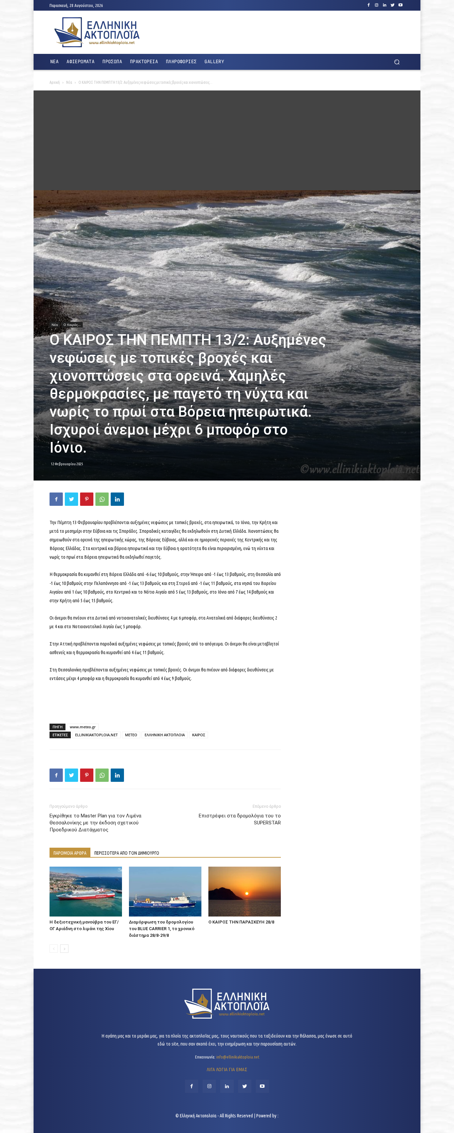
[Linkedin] (385, 5)
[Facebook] (369, 5)
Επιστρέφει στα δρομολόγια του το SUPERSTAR (240, 819)
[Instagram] (377, 5)
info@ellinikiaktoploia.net (237, 1057)
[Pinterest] (86, 499)
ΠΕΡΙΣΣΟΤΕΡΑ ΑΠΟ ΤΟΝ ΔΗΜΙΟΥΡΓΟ (126, 853)
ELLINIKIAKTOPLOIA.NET (96, 734)
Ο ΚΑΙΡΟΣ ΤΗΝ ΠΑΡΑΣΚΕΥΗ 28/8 (241, 922)
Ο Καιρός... (72, 324)
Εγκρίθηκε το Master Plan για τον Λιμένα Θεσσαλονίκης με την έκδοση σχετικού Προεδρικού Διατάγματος (95, 823)
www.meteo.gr (83, 726)
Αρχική (55, 82)
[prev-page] (54, 948)
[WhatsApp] (102, 499)
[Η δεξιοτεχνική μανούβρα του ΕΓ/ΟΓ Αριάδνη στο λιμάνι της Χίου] (86, 892)
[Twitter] (393, 5)
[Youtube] (400, 5)
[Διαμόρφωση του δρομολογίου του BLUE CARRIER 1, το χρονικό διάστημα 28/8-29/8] (165, 892)
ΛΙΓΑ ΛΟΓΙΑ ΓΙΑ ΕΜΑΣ (227, 1069)
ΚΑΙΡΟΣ (198, 734)
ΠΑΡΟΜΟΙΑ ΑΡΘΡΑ (70, 853)
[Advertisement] (227, 140)
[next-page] (64, 948)
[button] (396, 62)
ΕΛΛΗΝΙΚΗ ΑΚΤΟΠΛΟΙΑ (165, 734)
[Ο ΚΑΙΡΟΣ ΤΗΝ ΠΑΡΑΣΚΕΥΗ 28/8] (244, 892)
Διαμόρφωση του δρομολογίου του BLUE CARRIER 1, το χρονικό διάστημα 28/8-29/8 (161, 929)
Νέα (69, 82)
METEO (131, 734)
